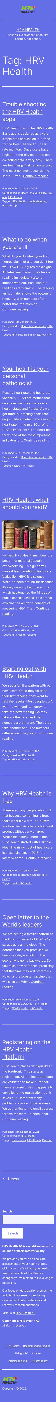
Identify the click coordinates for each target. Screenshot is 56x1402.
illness (36, 334)
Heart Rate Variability (33, 192)
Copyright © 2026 (14, 1388)
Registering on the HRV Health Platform (26, 1049)
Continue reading (36, 176)
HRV (14, 334)
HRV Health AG (25, 1312)
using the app (10, 205)
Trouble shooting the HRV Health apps (24, 111)
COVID (16, 1008)
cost (14, 883)
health (15, 465)
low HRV (47, 334)
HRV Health (28, 29)
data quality (19, 1140)
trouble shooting (36, 201)
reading (31, 634)
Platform (47, 1140)
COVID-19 (27, 1003)
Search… (8, 1211)
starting (31, 759)
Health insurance (31, 874)
